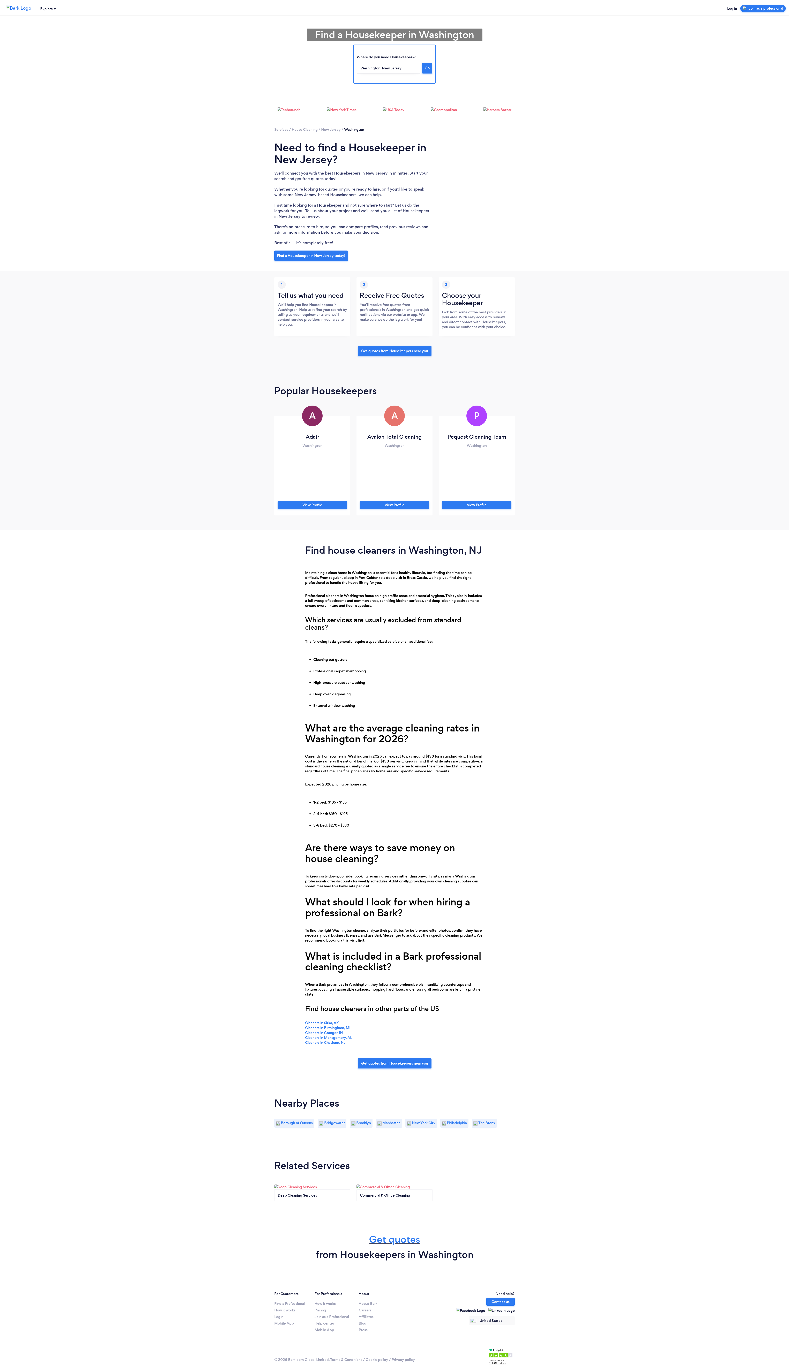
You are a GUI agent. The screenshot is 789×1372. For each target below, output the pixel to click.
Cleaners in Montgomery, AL (328, 1037)
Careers (365, 1310)
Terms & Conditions (346, 1359)
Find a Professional (289, 1303)
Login (278, 1316)
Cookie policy (377, 1359)
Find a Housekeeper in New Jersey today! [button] (311, 255)
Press (363, 1329)
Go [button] (427, 68)
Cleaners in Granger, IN (324, 1032)
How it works (284, 1310)
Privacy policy (403, 1359)
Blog (362, 1323)
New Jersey (331, 129)
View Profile (312, 505)
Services (281, 129)
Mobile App (284, 1323)
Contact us (500, 1301)
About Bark (368, 1303)
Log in (732, 8)
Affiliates (366, 1316)
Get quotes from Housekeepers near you (394, 350)
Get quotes (394, 1239)
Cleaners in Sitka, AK (322, 1022)
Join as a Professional (332, 1316)
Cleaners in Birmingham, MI (327, 1027)
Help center (324, 1323)
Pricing (320, 1310)
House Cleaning (305, 129)
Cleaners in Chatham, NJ (325, 1042)
